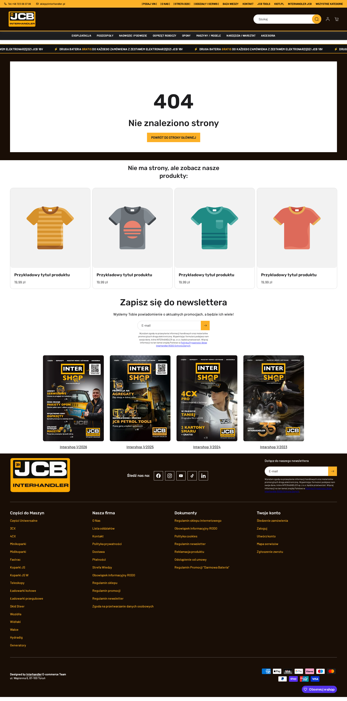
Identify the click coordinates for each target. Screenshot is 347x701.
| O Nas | (165, 3)
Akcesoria (268, 35)
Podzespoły (105, 35)
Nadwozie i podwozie (133, 35)
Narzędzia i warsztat (241, 35)
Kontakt (248, 3)
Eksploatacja (81, 35)
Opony (186, 35)
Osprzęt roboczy (165, 35)
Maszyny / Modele (208, 35)
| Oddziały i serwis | (206, 3)
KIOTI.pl (279, 3)
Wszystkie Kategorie (329, 3)
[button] (336, 19)
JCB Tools (263, 3)
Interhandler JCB (300, 3)
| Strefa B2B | (182, 3)
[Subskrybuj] (205, 325)
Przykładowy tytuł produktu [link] (42, 274)
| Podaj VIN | (149, 3)
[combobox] (287, 19)
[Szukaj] (316, 19)
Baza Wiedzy (231, 3)
